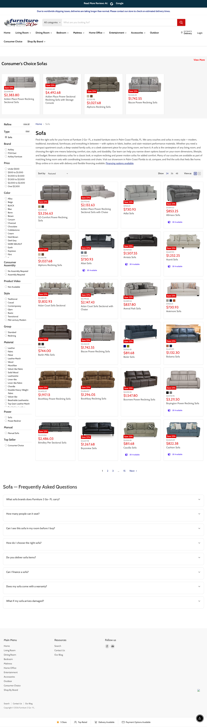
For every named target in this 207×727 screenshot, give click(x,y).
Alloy (9, 198)
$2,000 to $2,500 (16, 182)
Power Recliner (14, 420)
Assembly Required (16, 274)
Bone (10, 212)
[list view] (199, 173)
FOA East (11, 153)
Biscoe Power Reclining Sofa (142, 102)
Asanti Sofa (172, 259)
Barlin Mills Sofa (46, 354)
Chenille (11, 386)
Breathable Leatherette (17, 400)
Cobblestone (13, 230)
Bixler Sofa (129, 356)
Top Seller (10, 439)
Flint (9, 254)
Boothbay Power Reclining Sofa (54, 398)
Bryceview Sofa (89, 448)
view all (26, 124)
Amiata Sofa (130, 257)
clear (27, 131)
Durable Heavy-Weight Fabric (17, 392)
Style (7, 293)
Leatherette (12, 376)
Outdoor (154, 32)
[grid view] (195, 173)
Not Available (13, 287)
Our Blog (58, 654)
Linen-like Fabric (14, 383)
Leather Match (14, 358)
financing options (29, 579)
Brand (7, 143)
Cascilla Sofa (130, 447)
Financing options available (120, 163)
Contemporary (14, 306)
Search (57, 646)
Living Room (22, 32)
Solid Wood (12, 372)
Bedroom (62, 32)
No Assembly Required (17, 271)
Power (7, 411)
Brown (10, 216)
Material (8, 342)
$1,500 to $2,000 (16, 179)
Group (7, 326)
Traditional (12, 299)
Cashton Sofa (173, 447)
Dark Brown (12, 237)
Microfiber (12, 365)
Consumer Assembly (10, 264)
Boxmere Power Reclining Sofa (139, 399)
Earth (10, 247)
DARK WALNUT (14, 244)
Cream (10, 233)
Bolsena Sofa (173, 356)
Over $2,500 (13, 186)
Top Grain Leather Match (18, 403)
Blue (9, 209)
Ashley (10, 149)
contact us (191, 564)
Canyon (11, 219)
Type (7, 131)
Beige (10, 202)
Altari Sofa (86, 263)
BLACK (10, 205)
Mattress (78, 32)
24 (167, 173)
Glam (10, 309)
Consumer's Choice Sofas (24, 63)
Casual (10, 302)
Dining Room (43, 32)
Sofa (9, 137)
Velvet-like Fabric (15, 369)
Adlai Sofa (129, 213)
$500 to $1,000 (15, 172)
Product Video (12, 281)
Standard (11, 332)
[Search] (181, 22)
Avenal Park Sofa (132, 308)
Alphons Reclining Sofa (99, 106)
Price (7, 163)
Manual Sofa (13, 433)
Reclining (11, 335)
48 (177, 173)
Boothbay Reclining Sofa (93, 398)
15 (124, 470)
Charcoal (11, 223)
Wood (10, 362)
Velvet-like (12, 396)
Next (132, 470)
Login (199, 33)
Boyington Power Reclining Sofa (182, 403)
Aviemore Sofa (173, 311)
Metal (10, 355)
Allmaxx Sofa (173, 215)
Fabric (10, 351)
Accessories (137, 32)
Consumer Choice (13, 41)
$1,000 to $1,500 (15, 175)
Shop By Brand (35, 41)
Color (7, 192)
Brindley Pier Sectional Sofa (52, 442)
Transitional (12, 316)
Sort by (41, 173)
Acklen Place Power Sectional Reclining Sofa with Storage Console (60, 99)
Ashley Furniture (14, 156)
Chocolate (12, 226)
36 (172, 173)
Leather (11, 348)
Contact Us (59, 650)
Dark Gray (12, 240)
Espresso (11, 251)
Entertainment (117, 32)
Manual (8, 427)
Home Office (96, 32)
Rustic (10, 313)
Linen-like (12, 379)
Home (7, 32)
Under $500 (13, 168)
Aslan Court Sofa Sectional (51, 305)
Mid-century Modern (16, 320)
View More (199, 59)
